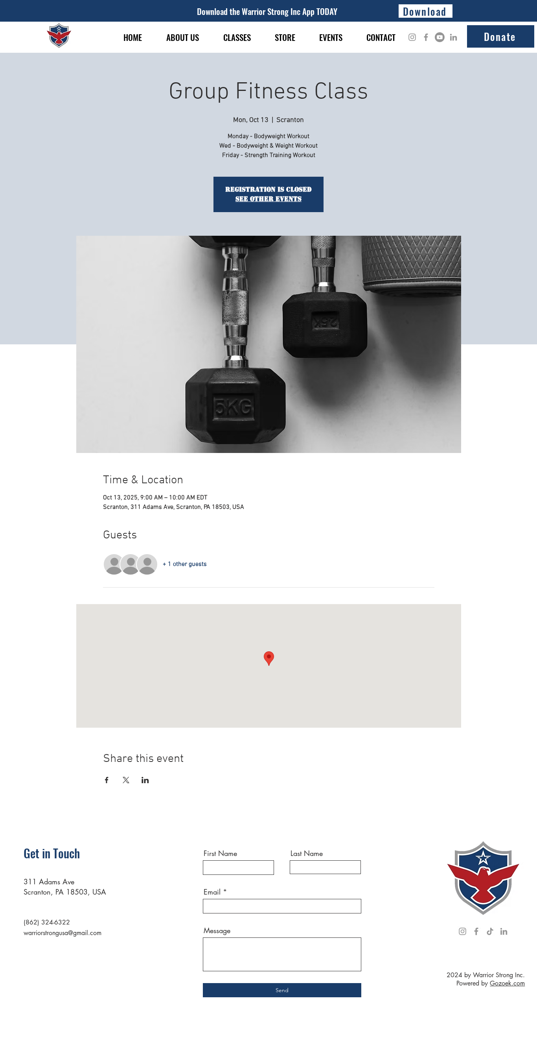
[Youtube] (440, 37)
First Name (220, 853)
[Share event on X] (126, 780)
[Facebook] (426, 37)
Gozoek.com (507, 983)
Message (217, 930)
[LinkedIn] (453, 37)
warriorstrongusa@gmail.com (62, 933)
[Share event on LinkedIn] (145, 780)
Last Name (307, 853)
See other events (268, 199)
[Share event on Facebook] (106, 780)
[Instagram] (412, 37)
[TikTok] (490, 931)
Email (212, 891)
